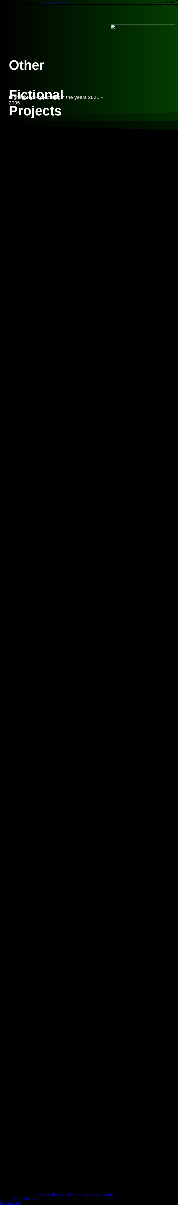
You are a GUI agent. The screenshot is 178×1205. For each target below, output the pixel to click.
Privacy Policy (89, 1194)
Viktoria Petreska (26, 1199)
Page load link (10, 1203)
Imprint (107, 1194)
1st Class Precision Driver (57, 1194)
